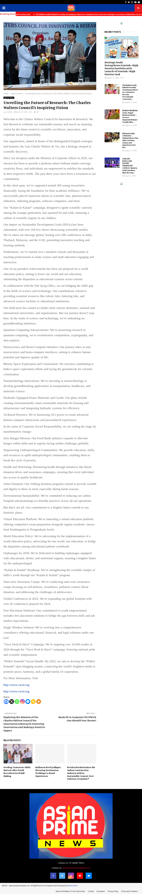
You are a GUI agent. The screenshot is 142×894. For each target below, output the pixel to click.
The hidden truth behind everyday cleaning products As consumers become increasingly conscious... (130, 92)
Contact (91, 891)
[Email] (89, 876)
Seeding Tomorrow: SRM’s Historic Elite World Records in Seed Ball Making (17, 771)
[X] (11, 701)
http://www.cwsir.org (16, 685)
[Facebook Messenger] (27, 701)
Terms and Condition (129, 891)
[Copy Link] (33, 701)
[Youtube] (80, 876)
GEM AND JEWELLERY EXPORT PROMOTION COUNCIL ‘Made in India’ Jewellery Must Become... (129, 166)
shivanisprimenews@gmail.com (76, 868)
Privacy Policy (113, 891)
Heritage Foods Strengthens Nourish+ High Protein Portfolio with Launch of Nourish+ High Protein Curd (121, 68)
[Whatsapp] (17, 701)
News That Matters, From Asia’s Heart (70, 891)
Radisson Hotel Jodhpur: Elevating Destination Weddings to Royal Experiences (48, 771)
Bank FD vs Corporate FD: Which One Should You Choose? (77, 719)
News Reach (73, 885)
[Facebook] (6, 701)
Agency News (9, 98)
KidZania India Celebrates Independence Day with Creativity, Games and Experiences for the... (130, 140)
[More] (38, 701)
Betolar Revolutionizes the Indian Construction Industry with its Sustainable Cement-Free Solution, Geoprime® (81, 773)
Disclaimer (101, 891)
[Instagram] (22, 701)
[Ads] (122, 23)
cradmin (9, 112)
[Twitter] (62, 876)
